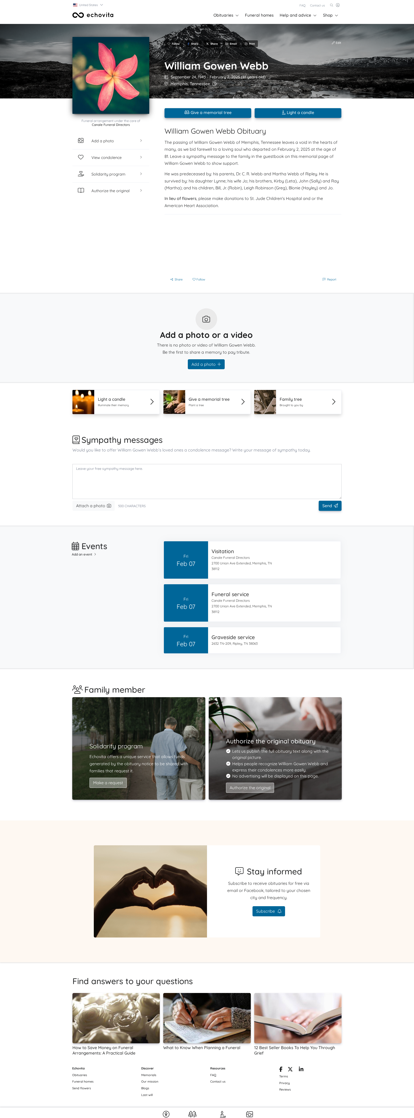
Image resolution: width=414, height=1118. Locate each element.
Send (327, 505)
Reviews (285, 1089)
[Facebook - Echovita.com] (280, 1070)
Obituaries (223, 15)
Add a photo (203, 364)
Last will (147, 1095)
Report (331, 279)
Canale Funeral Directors (111, 125)
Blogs (145, 1088)
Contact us (317, 5)
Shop (328, 15)
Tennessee (200, 83)
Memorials (148, 1075)
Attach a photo (90, 505)
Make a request (108, 782)
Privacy (284, 1083)
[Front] (92, 15)
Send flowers (81, 1088)
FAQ (303, 5)
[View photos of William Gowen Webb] (110, 75)
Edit (338, 43)
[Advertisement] (253, 244)
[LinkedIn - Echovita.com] (301, 1070)
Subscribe (266, 911)
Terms (283, 1076)
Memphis (179, 83)
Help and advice (295, 15)
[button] (88, 5)
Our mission (149, 1081)
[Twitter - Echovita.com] (290, 1070)
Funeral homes (259, 15)
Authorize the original (250, 787)
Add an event (82, 554)
